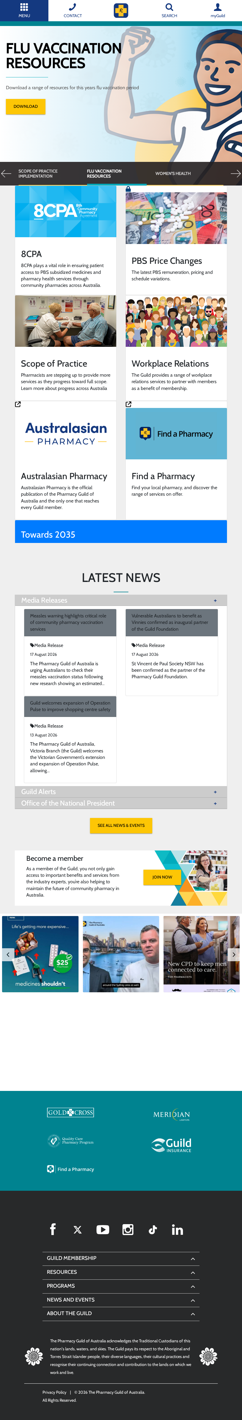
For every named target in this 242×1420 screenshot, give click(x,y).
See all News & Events (121, 825)
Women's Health (123, 173)
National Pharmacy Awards (195, 173)
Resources (62, 1272)
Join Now (162, 877)
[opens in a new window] (70, 1112)
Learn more (92, 91)
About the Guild (69, 1313)
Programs (61, 1286)
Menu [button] (24, 15)
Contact (73, 15)
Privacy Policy (54, 1392)
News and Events (71, 1300)
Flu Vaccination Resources (54, 173)
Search (169, 15)
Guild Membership (71, 1258)
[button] (6, 173)
